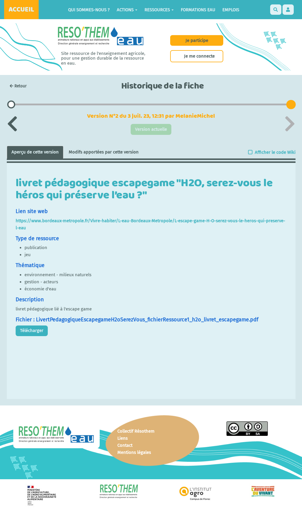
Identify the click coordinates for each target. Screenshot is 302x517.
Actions (125, 9)
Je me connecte (199, 56)
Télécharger (31, 330)
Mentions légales (134, 452)
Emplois (230, 9)
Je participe (197, 40)
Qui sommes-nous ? (89, 9)
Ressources (157, 9)
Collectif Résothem (136, 431)
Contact (124, 445)
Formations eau (198, 9)
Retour (20, 86)
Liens (122, 438)
